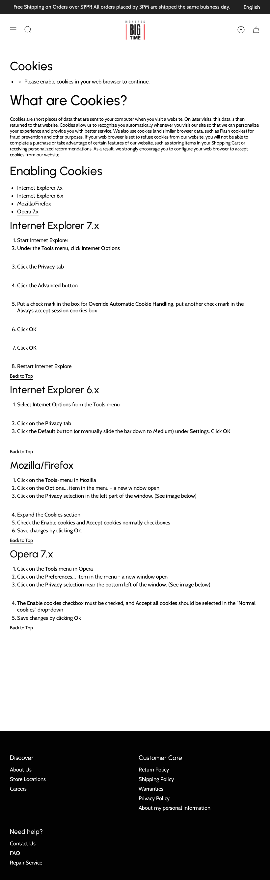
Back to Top (21, 376)
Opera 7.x (28, 211)
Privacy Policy (154, 798)
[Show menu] (13, 29)
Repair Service (26, 862)
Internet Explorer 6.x (40, 195)
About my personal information (174, 807)
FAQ (15, 853)
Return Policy (154, 769)
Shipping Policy (156, 779)
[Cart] (256, 29)
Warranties (151, 788)
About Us (21, 769)
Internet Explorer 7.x (40, 187)
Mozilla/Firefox (34, 203)
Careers (18, 788)
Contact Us (23, 843)
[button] (28, 29)
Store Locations (28, 779)
